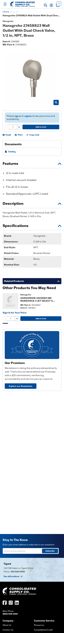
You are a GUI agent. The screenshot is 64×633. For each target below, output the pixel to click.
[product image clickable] (10, 301)
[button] (45, 5)
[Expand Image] (56, 102)
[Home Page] (22, 4)
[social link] (5, 602)
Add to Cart (41, 127)
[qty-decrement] (7, 127)
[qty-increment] (19, 127)
